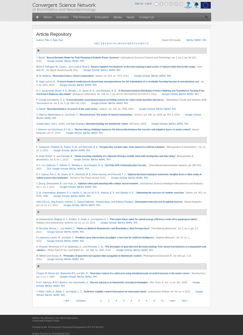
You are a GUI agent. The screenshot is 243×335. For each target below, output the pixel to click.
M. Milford (41, 256)
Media (118, 17)
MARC (198, 40)
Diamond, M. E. (83, 174)
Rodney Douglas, (125, 202)
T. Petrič (40, 291)
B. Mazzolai (42, 228)
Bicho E (40, 66)
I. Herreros (41, 129)
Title (47, 40)
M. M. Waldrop (43, 76)
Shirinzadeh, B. (54, 183)
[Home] (37, 17)
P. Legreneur (42, 237)
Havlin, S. (77, 192)
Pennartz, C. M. (95, 246)
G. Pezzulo (41, 246)
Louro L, (63, 66)
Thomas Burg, (103, 202)
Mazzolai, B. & (90, 147)
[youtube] (171, 4)
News (130, 17)
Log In (148, 3)
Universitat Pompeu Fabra (45, 320)
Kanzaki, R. (67, 156)
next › (173, 300)
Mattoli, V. (70, 228)
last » (185, 300)
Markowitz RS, (68, 273)
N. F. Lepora (42, 174)
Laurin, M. (55, 237)
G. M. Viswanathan (46, 192)
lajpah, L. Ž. (76, 291)
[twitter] (161, 4)
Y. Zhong (40, 183)
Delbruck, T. (52, 165)
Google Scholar (55, 61)
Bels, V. (70, 237)
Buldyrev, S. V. (64, 192)
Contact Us (146, 17)
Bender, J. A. (75, 90)
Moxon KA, (53, 273)
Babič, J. (60, 291)
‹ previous (80, 300)
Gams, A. (50, 291)
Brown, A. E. (61, 90)
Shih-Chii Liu (43, 202)
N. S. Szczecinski (45, 90)
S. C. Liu (40, 165)
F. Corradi (41, 100)
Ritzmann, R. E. (109, 90)
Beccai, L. (54, 228)
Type (55, 40)
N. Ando (40, 156)
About (47, 17)
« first (66, 300)
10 (162, 300)
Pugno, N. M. (70, 147)
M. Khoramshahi (44, 219)
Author (39, 40)
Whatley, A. (77, 165)
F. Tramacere (43, 147)
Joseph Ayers (43, 124)
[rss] (181, 4)
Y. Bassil (40, 57)
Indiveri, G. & (58, 100)
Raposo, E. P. (107, 192)
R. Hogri (40, 81)
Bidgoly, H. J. (61, 219)
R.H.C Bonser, (60, 282)
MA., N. (84, 273)
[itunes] (176, 4)
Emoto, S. (50, 156)
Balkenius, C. (75, 246)
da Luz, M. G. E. (92, 192)
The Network (81, 17)
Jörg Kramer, (57, 202)
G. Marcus (41, 114)
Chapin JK (41, 273)
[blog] (166, 4)
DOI (49, 168)
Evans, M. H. (67, 174)
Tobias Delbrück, (86, 202)
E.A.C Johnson (44, 282)
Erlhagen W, (51, 66)
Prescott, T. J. (119, 174)
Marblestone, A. (56, 114)
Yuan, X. (72, 183)
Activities (62, 17)
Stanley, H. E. (127, 192)
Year (60, 40)
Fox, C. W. (55, 174)
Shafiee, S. (74, 219)
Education (102, 17)
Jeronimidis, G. (80, 282)
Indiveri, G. (64, 165)
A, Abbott (40, 109)
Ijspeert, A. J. (101, 219)
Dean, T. (73, 114)
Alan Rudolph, (78, 124)
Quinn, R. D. (88, 90)
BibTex (190, 40)
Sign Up (139, 3)
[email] (156, 4)
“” (83, 57)
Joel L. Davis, (58, 124)
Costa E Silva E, (81, 66)
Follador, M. (57, 147)
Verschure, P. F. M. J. (62, 129)
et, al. (52, 81)
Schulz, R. (56, 256)
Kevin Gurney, (99, 174)
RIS (204, 40)
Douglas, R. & (95, 165)
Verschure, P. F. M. (58, 246)
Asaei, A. (85, 219)
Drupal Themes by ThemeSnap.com (50, 333)
